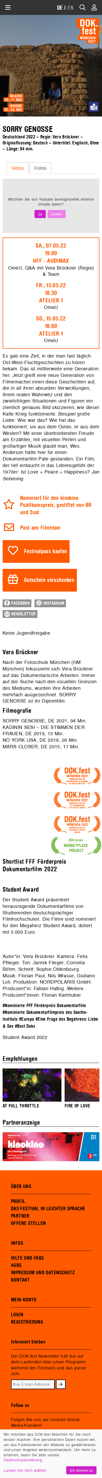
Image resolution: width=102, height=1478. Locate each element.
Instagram (53, 603)
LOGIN (17, 1314)
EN (70, 8)
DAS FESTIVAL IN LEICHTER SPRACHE (48, 1208)
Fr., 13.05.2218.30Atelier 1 (51, 293)
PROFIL (18, 1201)
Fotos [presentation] (41, 168)
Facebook (20, 603)
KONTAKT (20, 1280)
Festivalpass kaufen (45, 551)
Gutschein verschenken (49, 580)
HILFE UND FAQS (27, 1258)
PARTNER (20, 1216)
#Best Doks (25, 1026)
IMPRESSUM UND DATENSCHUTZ (43, 1272)
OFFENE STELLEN (28, 1223)
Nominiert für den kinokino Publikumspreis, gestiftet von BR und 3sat (56, 505)
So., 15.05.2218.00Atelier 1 (51, 326)
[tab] (18, 168)
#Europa (26, 1019)
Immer (56, 214)
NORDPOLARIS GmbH (65, 982)
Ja (40, 214)
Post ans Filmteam (40, 528)
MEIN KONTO (24, 1299)
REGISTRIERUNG (27, 1322)
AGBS (16, 1265)
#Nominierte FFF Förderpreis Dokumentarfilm (44, 1005)
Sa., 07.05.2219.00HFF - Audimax (51, 253)
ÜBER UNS (21, 1186)
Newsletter (23, 614)
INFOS (17, 1243)
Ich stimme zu (81, 1470)
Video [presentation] (18, 168)
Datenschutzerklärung (23, 1459)
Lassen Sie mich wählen (25, 1470)
